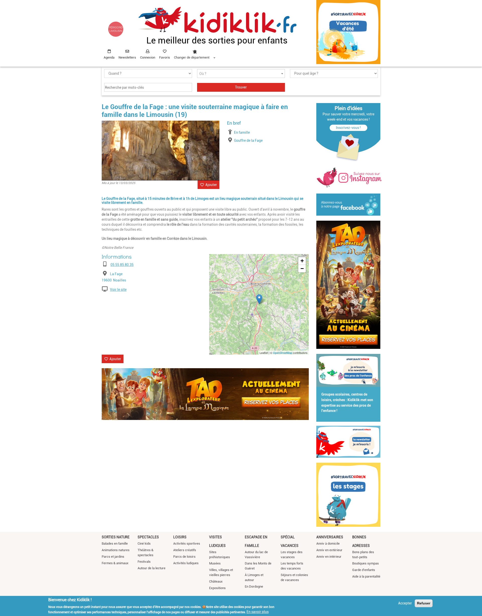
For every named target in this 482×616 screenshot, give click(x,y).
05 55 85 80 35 (122, 265)
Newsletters (127, 57)
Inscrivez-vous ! (348, 128)
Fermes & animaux (115, 563)
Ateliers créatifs (184, 550)
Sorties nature (116, 537)
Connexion (147, 57)
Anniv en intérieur (328, 556)
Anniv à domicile (328, 543)
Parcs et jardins (113, 556)
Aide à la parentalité (366, 576)
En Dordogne (254, 586)
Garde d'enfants (363, 570)
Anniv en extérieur (329, 550)
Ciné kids (144, 543)
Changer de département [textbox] (191, 57)
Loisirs (180, 537)
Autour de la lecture (151, 568)
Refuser (423, 603)
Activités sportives (186, 543)
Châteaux (216, 581)
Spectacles (148, 537)
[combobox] (194, 53)
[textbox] (241, 73)
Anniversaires (329, 537)
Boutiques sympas (365, 563)
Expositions (217, 588)
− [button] (302, 268)
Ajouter (211, 185)
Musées (215, 563)
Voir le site (118, 290)
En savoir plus (258, 612)
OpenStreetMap (282, 353)
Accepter (405, 603)
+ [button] (302, 261)
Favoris (164, 57)
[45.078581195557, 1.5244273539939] (259, 299)
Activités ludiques (186, 563)
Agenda (109, 57)
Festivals (144, 561)
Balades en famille (115, 543)
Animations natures (116, 550)
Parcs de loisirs (184, 556)
